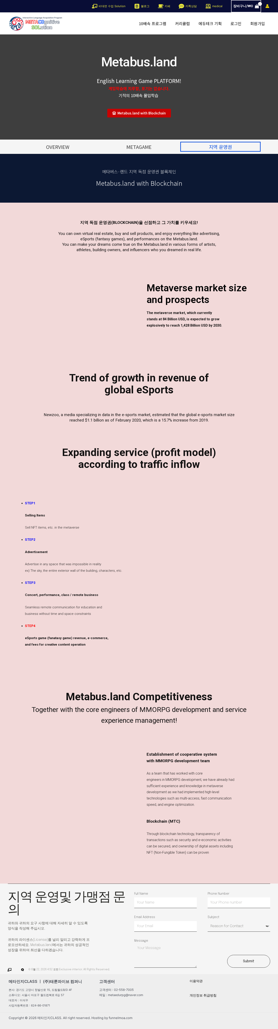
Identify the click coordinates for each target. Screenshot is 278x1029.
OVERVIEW (57, 146)
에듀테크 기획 (210, 23)
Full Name (141, 893)
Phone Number (218, 893)
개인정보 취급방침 (203, 995)
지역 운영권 (220, 146)
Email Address (144, 917)
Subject (213, 917)
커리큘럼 (182, 23)
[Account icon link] (267, 6)
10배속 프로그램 (152, 23)
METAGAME (139, 146)
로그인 (236, 23)
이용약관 (196, 981)
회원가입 (257, 23)
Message (141, 940)
